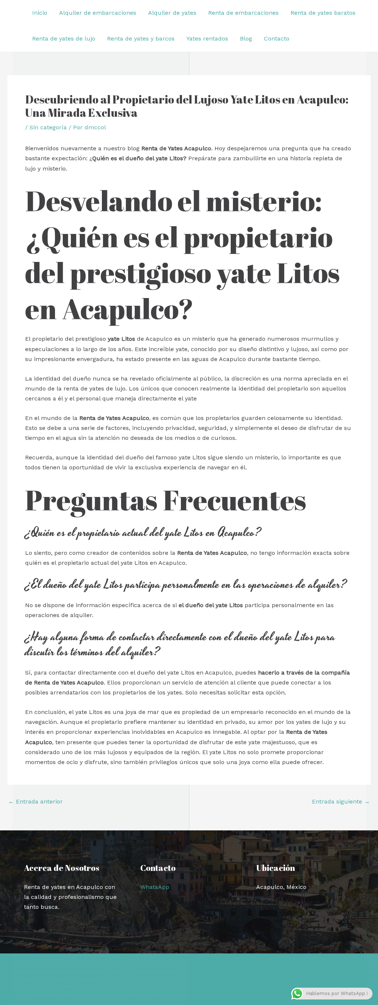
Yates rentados (207, 38)
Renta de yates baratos (323, 12)
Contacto (276, 38)
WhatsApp (154, 886)
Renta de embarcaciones (243, 12)
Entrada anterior (35, 802)
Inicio (39, 12)
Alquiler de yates (172, 12)
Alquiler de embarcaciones (97, 12)
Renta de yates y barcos (141, 38)
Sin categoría (48, 127)
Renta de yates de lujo (63, 38)
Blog (246, 38)
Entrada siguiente (341, 802)
